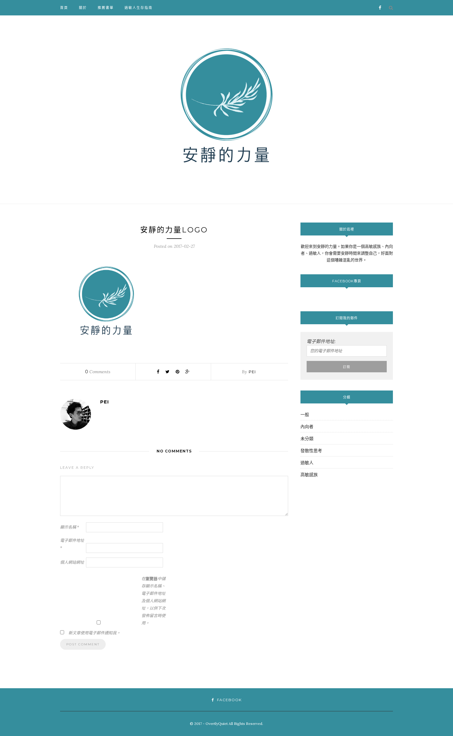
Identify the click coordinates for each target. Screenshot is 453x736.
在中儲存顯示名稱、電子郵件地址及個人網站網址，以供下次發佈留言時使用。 (153, 601)
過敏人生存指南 (138, 8)
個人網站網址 (72, 562)
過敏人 (306, 462)
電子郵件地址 (72, 544)
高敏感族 (309, 474)
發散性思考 (311, 450)
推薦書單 (106, 8)
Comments (97, 371)
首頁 (64, 8)
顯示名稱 (69, 527)
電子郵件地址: (321, 341)
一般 (304, 414)
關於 (83, 8)
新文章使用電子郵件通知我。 (94, 633)
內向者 (306, 426)
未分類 (306, 438)
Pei (252, 371)
